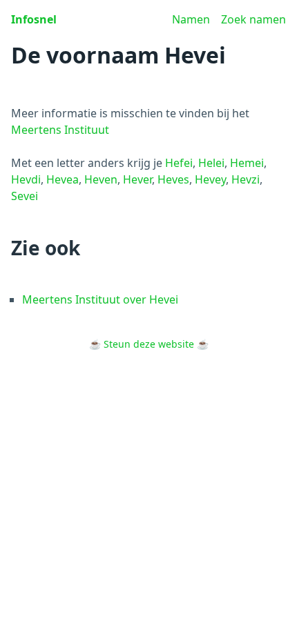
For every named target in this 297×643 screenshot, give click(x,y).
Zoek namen (253, 19)
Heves (173, 179)
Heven (100, 179)
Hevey (210, 179)
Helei (211, 162)
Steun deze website (149, 343)
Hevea (62, 179)
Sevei (24, 196)
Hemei (247, 162)
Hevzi (245, 179)
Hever (137, 179)
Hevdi (26, 179)
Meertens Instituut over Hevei (100, 299)
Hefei (179, 162)
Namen (191, 19)
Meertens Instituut (60, 129)
